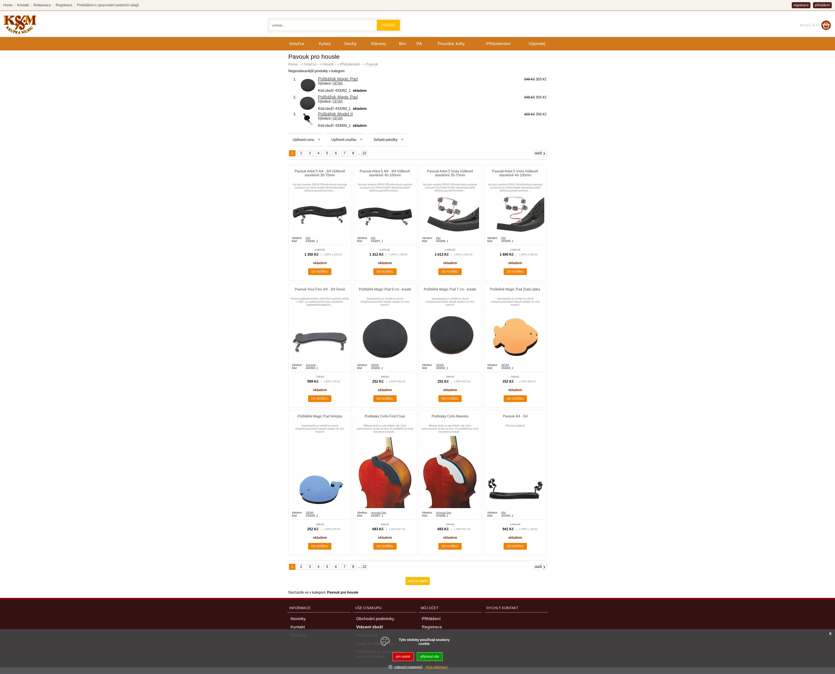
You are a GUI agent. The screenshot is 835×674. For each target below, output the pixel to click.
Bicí (402, 43)
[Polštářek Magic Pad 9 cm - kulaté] (385, 359)
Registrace (64, 5)
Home (293, 64)
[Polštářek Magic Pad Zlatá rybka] (515, 359)
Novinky (298, 618)
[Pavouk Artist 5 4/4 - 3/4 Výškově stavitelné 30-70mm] (320, 232)
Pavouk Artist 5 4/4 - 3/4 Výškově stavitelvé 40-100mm (385, 173)
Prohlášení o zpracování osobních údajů (108, 5)
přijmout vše (429, 656)
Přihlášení (431, 618)
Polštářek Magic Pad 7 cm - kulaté (450, 289)
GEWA (337, 83)
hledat (388, 25)
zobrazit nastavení (408, 667)
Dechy (350, 43)
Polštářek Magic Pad (338, 79)
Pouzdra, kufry (451, 43)
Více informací (437, 667)
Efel (308, 238)
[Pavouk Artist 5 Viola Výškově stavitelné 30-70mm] (450, 232)
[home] (20, 33)
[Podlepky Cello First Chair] (385, 507)
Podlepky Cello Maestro (450, 416)
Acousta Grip (378, 512)
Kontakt (23, 5)
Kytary (325, 43)
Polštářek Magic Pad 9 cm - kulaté (385, 289)
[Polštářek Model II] (307, 124)
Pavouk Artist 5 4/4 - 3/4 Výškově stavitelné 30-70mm (320, 173)
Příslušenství (350, 64)
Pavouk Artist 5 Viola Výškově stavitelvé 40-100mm (515, 173)
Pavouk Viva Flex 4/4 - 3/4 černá (320, 289)
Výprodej (537, 43)
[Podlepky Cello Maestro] (450, 507)
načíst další (418, 581)
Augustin (311, 365)
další (538, 153)
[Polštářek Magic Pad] (307, 92)
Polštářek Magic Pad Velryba (319, 416)
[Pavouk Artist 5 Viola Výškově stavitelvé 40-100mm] (515, 232)
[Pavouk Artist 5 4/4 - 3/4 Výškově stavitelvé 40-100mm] (385, 232)
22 (364, 153)
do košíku (319, 271)
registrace (801, 5)
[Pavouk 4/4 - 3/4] (515, 507)
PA (419, 43)
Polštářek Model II (335, 114)
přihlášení (822, 5)
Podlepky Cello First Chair (385, 416)
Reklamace (42, 5)
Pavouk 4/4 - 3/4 (515, 416)
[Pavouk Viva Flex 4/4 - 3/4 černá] (320, 359)
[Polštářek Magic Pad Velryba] (320, 507)
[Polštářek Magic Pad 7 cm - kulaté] (450, 359)
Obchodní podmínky (375, 618)
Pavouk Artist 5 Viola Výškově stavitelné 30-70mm (450, 173)
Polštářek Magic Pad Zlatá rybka (515, 289)
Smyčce (310, 64)
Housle (328, 64)
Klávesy (378, 43)
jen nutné (403, 656)
